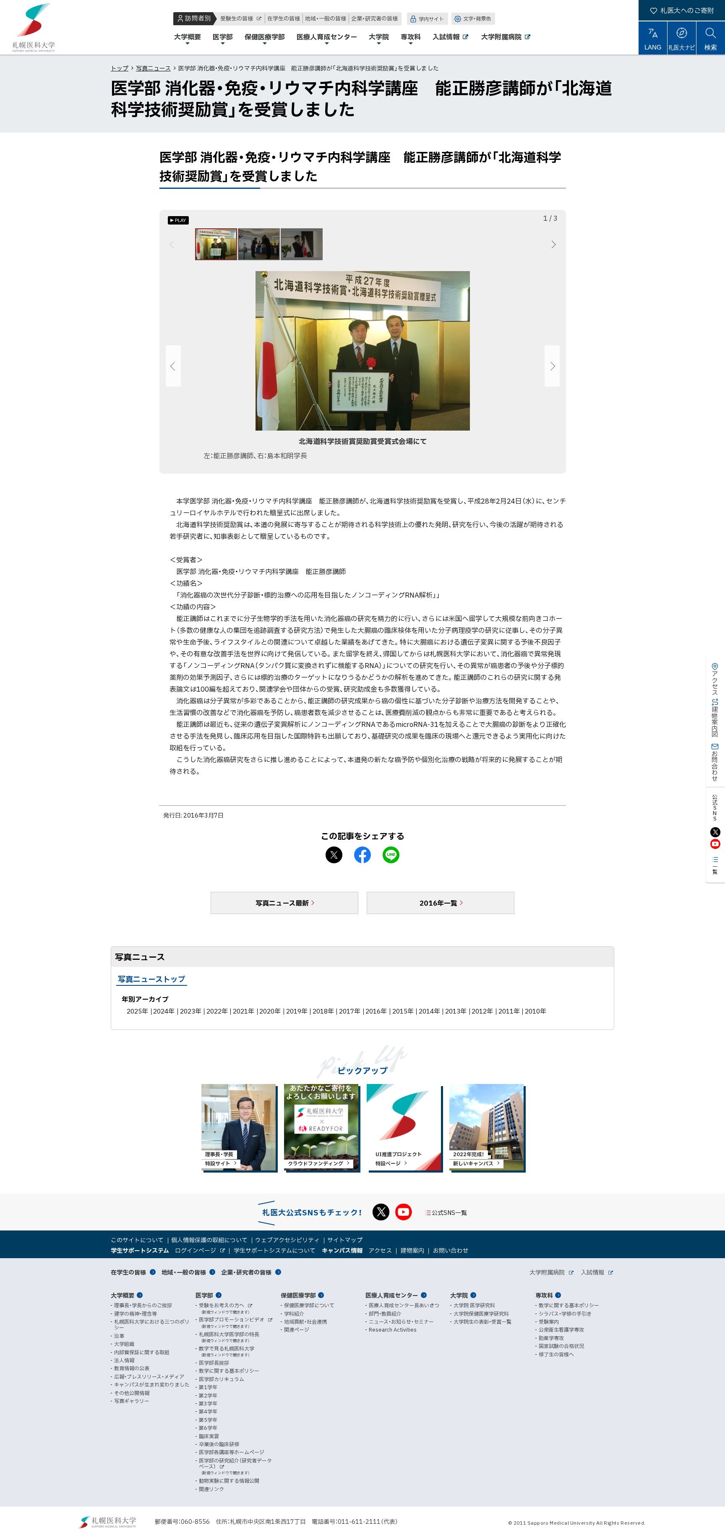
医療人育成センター (391, 1295)
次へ (552, 244)
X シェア (334, 854)
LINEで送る (391, 854)
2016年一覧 (438, 903)
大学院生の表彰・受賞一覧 (482, 1321)
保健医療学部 (298, 1295)
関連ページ (296, 1329)
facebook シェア (362, 854)
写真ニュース (153, 68)
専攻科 (544, 1295)
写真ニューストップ (151, 979)
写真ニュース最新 (282, 903)
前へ (173, 244)
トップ (119, 68)
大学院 (459, 1295)
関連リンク (211, 1489)
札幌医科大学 (33, 27)
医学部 (204, 1295)
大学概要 (122, 1295)
